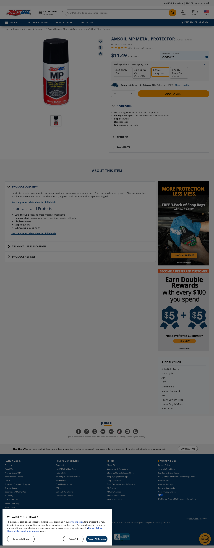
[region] (57, 527)
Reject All (73, 538)
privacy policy (76, 521)
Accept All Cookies (97, 538)
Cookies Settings (21, 538)
